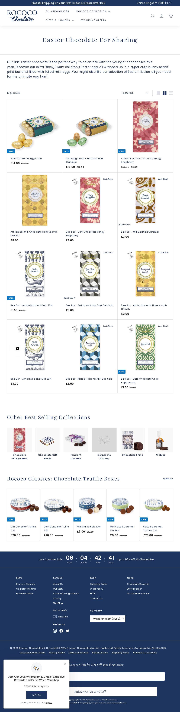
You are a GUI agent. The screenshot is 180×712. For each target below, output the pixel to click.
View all (168, 478)
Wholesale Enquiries (138, 593)
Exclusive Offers (93, 20)
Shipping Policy (121, 652)
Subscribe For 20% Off (90, 691)
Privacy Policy (57, 652)
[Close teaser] (17, 348)
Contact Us (96, 598)
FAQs (92, 593)
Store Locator (134, 588)
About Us (58, 584)
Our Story (58, 588)
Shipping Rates (98, 584)
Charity (57, 598)
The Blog (58, 603)
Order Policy (96, 588)
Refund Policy (100, 652)
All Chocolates (57, 11)
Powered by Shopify (145, 652)
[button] (10, 356)
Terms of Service (78, 652)
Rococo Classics (26, 584)
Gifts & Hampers (58, 20)
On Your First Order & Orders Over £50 (68, 3)
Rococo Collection (91, 11)
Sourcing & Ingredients (66, 593)
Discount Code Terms (32, 652)
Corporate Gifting (26, 588)
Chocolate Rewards (138, 584)
